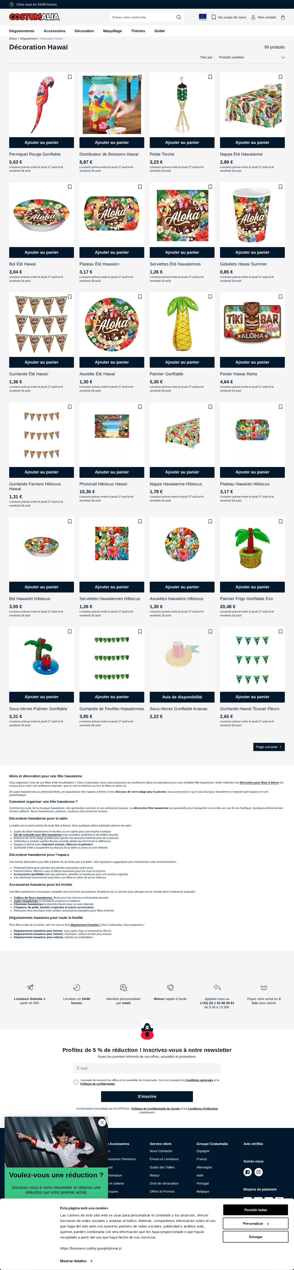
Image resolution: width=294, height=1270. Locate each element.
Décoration (84, 31)
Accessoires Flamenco (119, 1159)
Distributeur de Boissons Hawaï (109, 154)
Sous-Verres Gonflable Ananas (179, 708)
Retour (155, 1175)
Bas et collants (113, 1183)
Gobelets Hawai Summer (243, 264)
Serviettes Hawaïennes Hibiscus (109, 598)
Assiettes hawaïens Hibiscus (176, 598)
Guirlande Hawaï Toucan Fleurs (249, 708)
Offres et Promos (162, 1191)
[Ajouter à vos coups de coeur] (70, 77)
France (202, 1159)
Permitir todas (255, 1210)
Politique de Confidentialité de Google (155, 1108)
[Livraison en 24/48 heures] (76, 998)
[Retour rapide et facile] (170, 998)
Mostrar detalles (73, 1261)
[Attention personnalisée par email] (123, 998)
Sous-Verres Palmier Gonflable (38, 708)
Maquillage (112, 31)
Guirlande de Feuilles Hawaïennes (111, 708)
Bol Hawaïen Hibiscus (29, 598)
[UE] (203, 17)
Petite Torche (162, 154)
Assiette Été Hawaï (97, 374)
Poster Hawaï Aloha (238, 374)
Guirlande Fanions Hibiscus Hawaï (35, 486)
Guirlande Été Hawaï (28, 374)
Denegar (256, 1237)
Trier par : (207, 57)
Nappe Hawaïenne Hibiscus (176, 484)
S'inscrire (147, 1096)
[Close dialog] (102, 1123)
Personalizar (253, 1223)
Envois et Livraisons (164, 1159)
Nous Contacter (161, 1151)
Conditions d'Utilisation (203, 1108)
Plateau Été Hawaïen (99, 264)
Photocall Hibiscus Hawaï (103, 484)
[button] (283, 17)
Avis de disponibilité (182, 697)
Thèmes (138, 31)
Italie (200, 1175)
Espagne (203, 1151)
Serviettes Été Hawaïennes (175, 264)
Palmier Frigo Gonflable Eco (246, 598)
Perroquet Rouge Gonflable (35, 154)
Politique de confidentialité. (97, 1083)
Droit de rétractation (164, 1183)
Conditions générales (199, 1080)
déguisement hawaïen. (85, 924)
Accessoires (54, 31)
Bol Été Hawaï (22, 264)
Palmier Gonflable (166, 374)
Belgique (203, 1191)
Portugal (203, 1183)
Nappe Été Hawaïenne (241, 154)
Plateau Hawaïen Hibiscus (244, 484)
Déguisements (21, 31)
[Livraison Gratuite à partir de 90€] (30, 998)
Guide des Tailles (162, 1167)
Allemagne (204, 1167)
